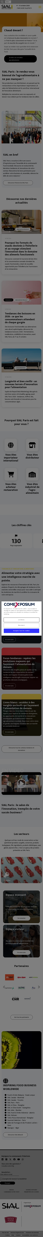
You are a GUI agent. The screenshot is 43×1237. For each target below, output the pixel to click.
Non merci (21, 625)
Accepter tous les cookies (21, 631)
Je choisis (22, 620)
